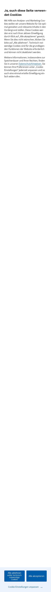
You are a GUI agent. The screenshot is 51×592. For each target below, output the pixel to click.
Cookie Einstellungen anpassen (25, 587)
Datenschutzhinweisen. (30, 63)
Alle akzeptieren (36, 576)
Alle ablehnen (14, 576)
